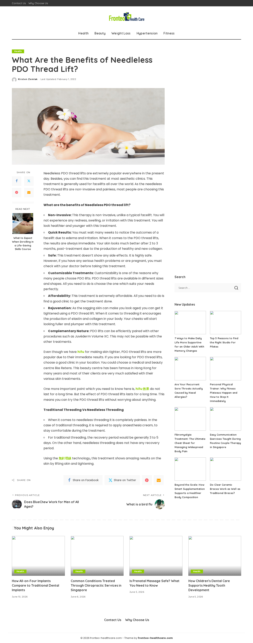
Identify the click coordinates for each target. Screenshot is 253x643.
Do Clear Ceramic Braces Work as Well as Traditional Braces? (225, 489)
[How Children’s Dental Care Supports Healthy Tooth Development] (214, 556)
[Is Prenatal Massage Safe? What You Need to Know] (155, 556)
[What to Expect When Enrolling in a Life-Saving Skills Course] (22, 223)
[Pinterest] (16, 192)
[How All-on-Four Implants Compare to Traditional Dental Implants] (38, 556)
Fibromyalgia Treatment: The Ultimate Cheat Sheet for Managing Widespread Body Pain (190, 443)
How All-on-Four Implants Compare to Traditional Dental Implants (35, 585)
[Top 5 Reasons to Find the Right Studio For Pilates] (225, 322)
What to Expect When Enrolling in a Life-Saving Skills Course (23, 243)
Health (18, 51)
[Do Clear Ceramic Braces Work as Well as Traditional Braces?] (225, 469)
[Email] (29, 192)
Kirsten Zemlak (28, 79)
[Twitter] (29, 181)
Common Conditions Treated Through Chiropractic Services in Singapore (96, 585)
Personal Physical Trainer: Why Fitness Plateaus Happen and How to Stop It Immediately (223, 393)
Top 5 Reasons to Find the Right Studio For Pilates (224, 342)
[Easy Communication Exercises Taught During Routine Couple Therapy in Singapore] (225, 419)
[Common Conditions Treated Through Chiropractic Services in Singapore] (97, 556)
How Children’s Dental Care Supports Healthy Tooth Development (209, 585)
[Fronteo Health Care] (126, 16)
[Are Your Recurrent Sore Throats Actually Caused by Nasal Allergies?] (190, 368)
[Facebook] (16, 181)
